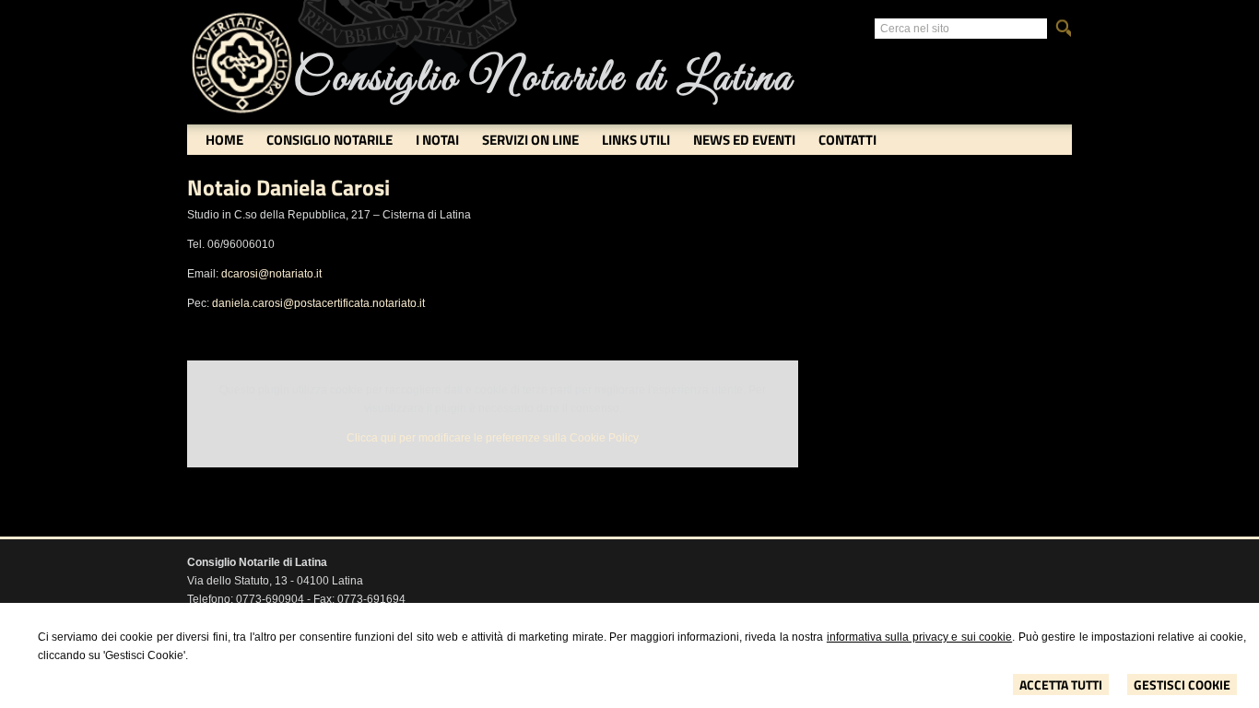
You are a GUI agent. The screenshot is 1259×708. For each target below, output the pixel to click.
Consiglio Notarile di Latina (543, 79)
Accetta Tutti (1060, 684)
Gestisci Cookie (1182, 684)
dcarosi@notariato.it (271, 273)
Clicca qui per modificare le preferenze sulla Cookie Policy (493, 437)
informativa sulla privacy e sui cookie (919, 637)
